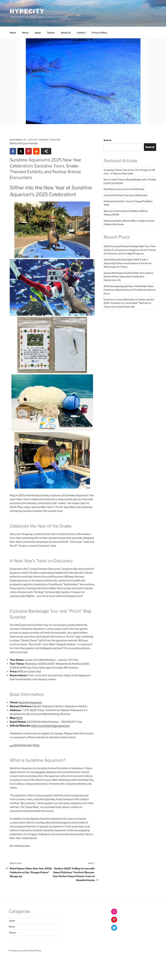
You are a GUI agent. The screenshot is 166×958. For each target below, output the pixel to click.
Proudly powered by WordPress (25, 950)
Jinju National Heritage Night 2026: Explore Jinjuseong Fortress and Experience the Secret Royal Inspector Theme (127, 263)
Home (13, 32)
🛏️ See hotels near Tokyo (25, 745)
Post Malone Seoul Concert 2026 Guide (124, 189)
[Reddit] (36, 151)
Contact (81, 32)
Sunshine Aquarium (30, 702)
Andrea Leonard (49, 140)
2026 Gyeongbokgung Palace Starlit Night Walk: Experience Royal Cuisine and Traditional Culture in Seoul (130, 290)
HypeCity (27, 11)
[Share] (46, 151)
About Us (66, 32)
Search (107, 140)
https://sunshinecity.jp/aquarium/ (50, 725)
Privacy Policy (99, 32)
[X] (21, 151)
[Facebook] (13, 151)
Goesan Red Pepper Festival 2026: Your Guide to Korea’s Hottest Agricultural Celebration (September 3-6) (128, 277)
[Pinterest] (28, 151)
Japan (38, 32)
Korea (25, 32)
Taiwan (51, 32)
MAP (19, 717)
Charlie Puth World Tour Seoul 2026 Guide (125, 195)
